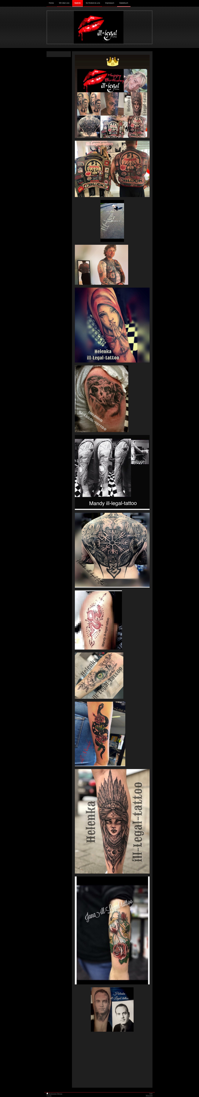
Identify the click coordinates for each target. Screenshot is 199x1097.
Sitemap (59, 1094)
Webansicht (149, 1095)
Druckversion (53, 1094)
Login (150, 1093)
